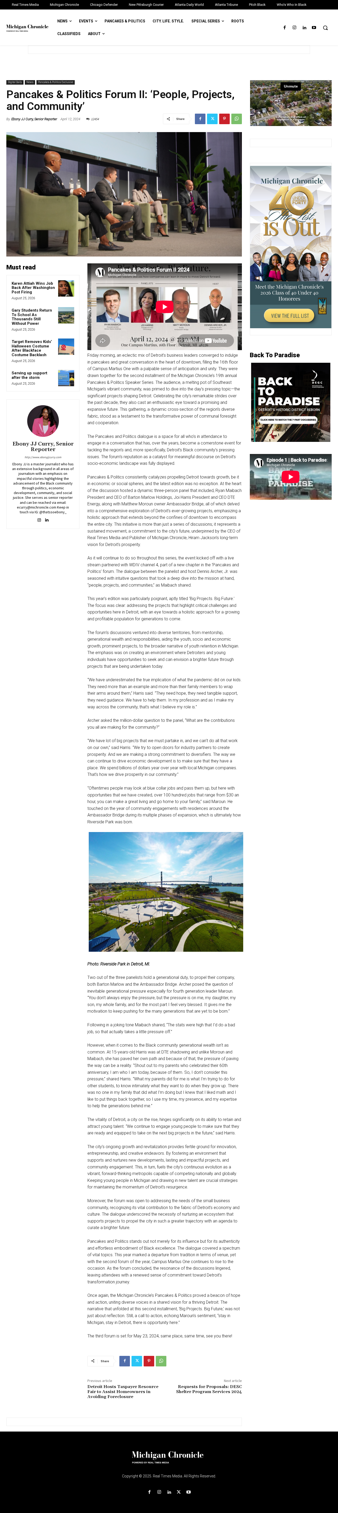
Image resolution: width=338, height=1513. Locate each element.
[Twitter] (212, 119)
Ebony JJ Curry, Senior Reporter (34, 119)
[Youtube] (314, 27)
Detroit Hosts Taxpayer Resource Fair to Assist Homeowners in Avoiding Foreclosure (122, 1391)
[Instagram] (294, 27)
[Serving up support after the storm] (66, 378)
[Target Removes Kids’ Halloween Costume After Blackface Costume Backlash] (66, 347)
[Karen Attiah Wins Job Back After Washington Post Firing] (66, 288)
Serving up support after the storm (29, 375)
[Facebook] (284, 27)
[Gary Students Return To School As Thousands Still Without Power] (66, 315)
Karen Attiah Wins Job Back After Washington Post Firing (33, 287)
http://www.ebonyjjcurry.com (43, 457)
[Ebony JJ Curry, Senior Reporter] (43, 421)
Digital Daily (15, 82)
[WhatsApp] (236, 119)
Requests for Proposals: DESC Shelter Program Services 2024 (209, 1389)
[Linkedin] (304, 27)
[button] (325, 27)
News (30, 82)
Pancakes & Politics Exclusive (55, 82)
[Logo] (169, 1460)
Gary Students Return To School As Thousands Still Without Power (32, 317)
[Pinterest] (224, 119)
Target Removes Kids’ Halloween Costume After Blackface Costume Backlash (32, 348)
